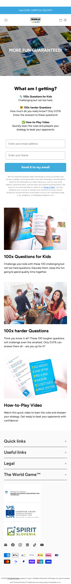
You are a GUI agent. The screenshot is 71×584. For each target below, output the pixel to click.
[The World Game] (35, 20)
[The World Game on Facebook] (14, 545)
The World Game (13, 578)
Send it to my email (35, 167)
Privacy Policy (49, 187)
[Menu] (6, 20)
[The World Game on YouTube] (44, 545)
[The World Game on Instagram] (22, 545)
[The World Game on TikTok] (36, 545)
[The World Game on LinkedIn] (29, 545)
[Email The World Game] (7, 545)
